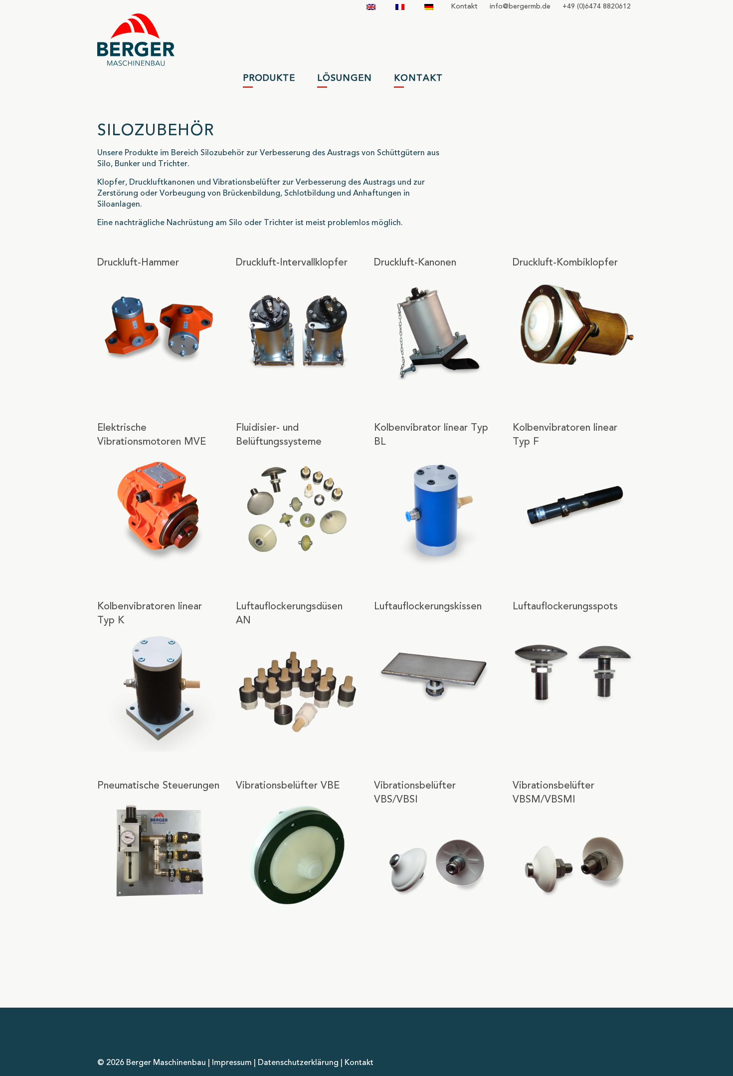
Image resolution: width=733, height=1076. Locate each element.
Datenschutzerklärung (298, 1063)
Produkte (269, 78)
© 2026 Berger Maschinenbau (151, 1063)
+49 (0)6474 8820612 (596, 6)
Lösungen (344, 78)
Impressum (232, 1063)
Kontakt (464, 6)
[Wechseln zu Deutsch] (428, 6)
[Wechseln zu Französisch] (399, 6)
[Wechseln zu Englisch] (371, 6)
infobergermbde (520, 6)
